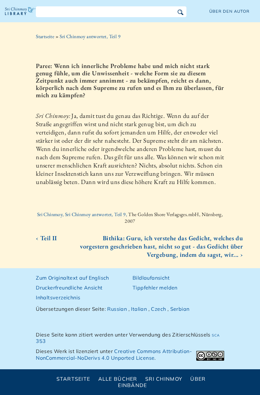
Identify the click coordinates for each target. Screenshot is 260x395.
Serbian (180, 309)
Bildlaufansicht (151, 278)
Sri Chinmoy (163, 379)
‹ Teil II (46, 238)
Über (197, 379)
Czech (158, 309)
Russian (117, 309)
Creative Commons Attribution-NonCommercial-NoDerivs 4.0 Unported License (114, 354)
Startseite (45, 36)
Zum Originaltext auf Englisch (72, 278)
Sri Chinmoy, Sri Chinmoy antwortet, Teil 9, (82, 214)
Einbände (132, 385)
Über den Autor (229, 11)
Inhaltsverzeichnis (58, 297)
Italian (139, 309)
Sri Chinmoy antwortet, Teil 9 (90, 36)
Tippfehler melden (155, 287)
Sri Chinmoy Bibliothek (20, 16)
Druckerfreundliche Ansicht (69, 287)
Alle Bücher (117, 379)
